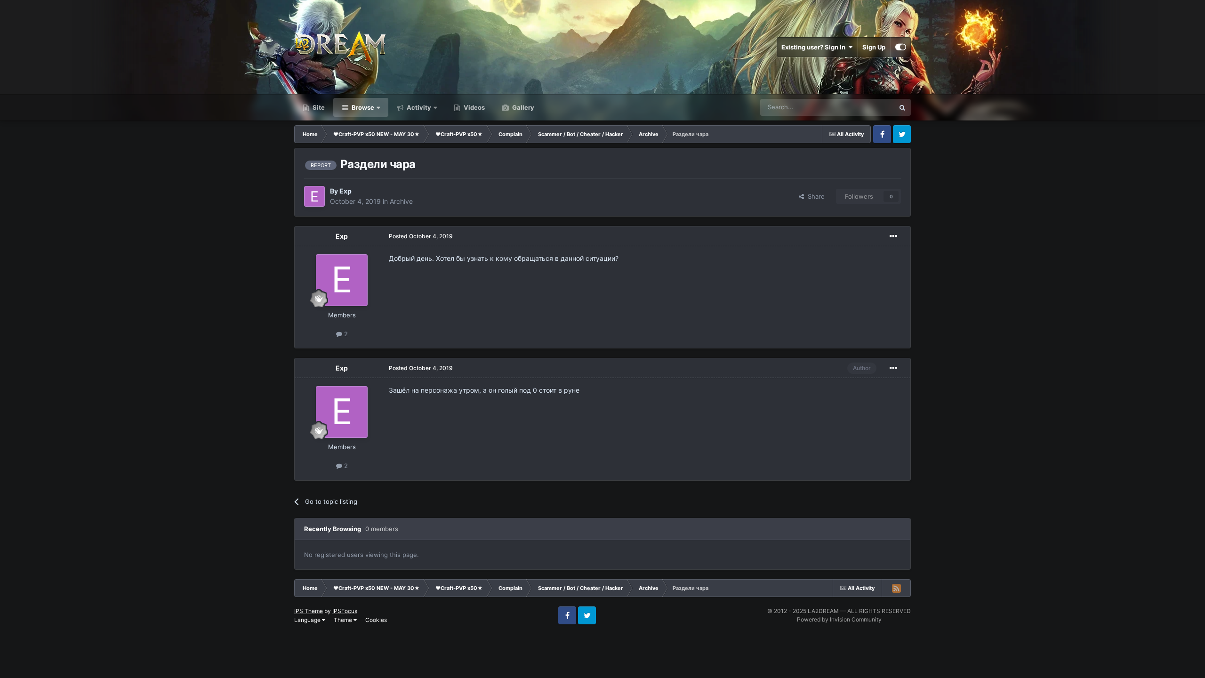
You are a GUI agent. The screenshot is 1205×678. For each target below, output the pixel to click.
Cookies (376, 619)
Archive (401, 201)
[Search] (902, 107)
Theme (343, 619)
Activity (418, 107)
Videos (473, 107)
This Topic (867, 107)
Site (318, 107)
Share (814, 196)
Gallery (522, 107)
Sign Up (873, 47)
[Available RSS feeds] (896, 588)
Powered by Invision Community (839, 619)
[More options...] (893, 236)
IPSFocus (344, 610)
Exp (345, 191)
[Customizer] (901, 47)
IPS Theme (308, 610)
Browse (362, 107)
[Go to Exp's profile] (314, 196)
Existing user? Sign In (814, 47)
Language (308, 619)
